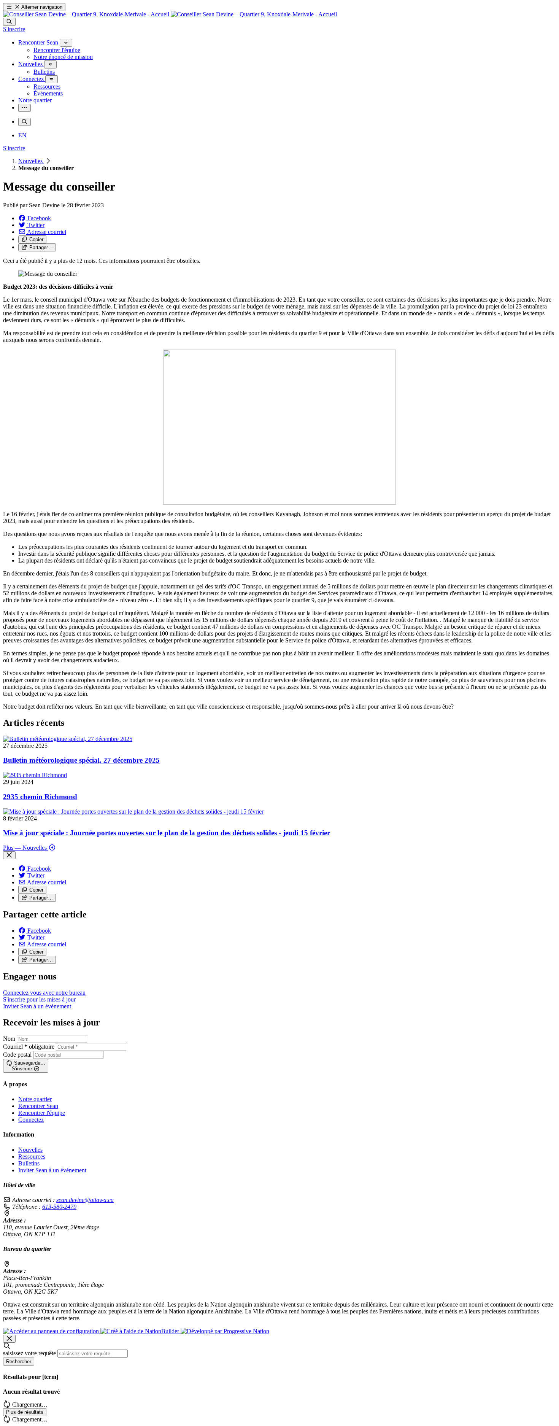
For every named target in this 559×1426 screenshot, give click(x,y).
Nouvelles (31, 161)
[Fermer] (9, 855)
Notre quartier (35, 1099)
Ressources (31, 1156)
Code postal (17, 1054)
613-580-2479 (59, 1206)
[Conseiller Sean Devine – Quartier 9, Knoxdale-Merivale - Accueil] (170, 14)
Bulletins (29, 1163)
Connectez (31, 1119)
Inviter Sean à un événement (52, 1170)
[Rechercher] (9, 22)
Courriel (28, 1046)
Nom (9, 1038)
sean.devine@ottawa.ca (85, 1200)
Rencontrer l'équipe (41, 1113)
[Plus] (66, 43)
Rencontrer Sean (38, 1106)
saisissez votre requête (29, 1353)
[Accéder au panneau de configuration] (51, 1331)
